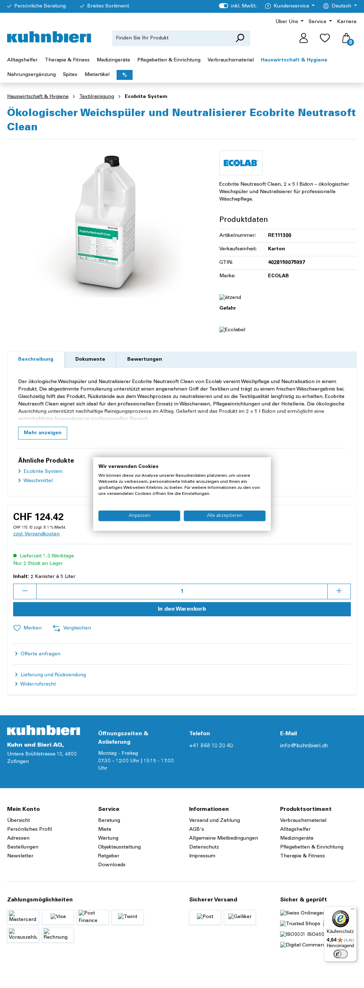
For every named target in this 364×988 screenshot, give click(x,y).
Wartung (108, 838)
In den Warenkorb (182, 609)
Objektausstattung (119, 847)
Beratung (109, 820)
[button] (42, 433)
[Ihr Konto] (303, 38)
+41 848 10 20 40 (211, 746)
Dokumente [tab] (90, 359)
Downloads (111, 865)
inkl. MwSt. (238, 6)
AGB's (196, 829)
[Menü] (352, 910)
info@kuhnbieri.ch (304, 746)
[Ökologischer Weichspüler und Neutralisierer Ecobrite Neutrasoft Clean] (106, 221)
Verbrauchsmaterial (303, 820)
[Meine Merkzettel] (325, 38)
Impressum (202, 856)
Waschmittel (37, 481)
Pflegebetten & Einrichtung (311, 847)
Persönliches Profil (29, 829)
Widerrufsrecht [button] (37, 684)
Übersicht (18, 820)
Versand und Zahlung (214, 820)
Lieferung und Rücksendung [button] (52, 675)
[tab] (35, 360)
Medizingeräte (297, 838)
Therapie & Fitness (302, 856)
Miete (104, 829)
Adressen (18, 838)
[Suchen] (239, 38)
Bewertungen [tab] (144, 359)
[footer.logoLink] (43, 730)
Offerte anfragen (39, 654)
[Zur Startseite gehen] (49, 37)
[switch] (340, 954)
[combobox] (171, 38)
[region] (106, 221)
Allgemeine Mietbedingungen (223, 838)
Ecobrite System (42, 471)
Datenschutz (204, 847)
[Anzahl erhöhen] (339, 591)
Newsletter (20, 856)
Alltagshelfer (295, 829)
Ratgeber (108, 856)
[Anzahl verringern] (25, 591)
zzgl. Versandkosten (36, 534)
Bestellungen (22, 847)
